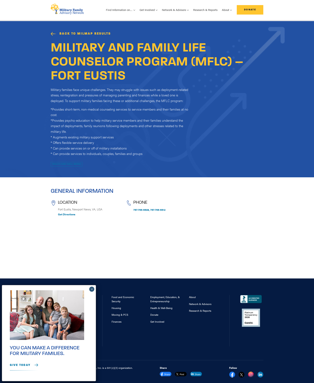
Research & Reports (205, 10)
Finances (117, 321)
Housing (116, 308)
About (192, 297)
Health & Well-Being (161, 308)
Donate (250, 9)
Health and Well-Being (66, 164)
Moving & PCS (120, 314)
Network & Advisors (200, 304)
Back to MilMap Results (85, 33)
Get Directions (66, 214)
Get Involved (157, 321)
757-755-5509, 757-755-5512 (149, 210)
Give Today (20, 365)
